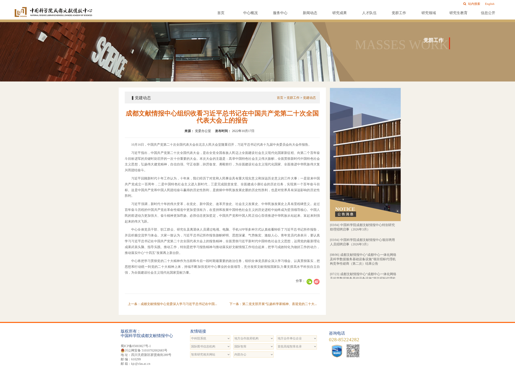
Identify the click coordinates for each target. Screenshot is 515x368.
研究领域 (428, 13)
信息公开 (488, 13)
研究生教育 (458, 13)
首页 (221, 13)
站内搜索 (474, 3)
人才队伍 (369, 13)
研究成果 (339, 13)
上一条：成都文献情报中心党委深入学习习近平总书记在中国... (172, 304)
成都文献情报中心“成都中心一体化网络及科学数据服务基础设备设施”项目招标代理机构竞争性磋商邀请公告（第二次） (363, 266)
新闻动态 (310, 13)
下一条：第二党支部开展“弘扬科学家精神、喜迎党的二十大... (273, 304)
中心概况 (250, 13)
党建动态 (309, 97)
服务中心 (280, 13)
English (489, 3)
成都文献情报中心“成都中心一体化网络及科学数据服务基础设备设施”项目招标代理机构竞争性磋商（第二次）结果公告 (363, 247)
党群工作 (399, 13)
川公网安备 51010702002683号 (146, 350)
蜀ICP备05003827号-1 (136, 346)
